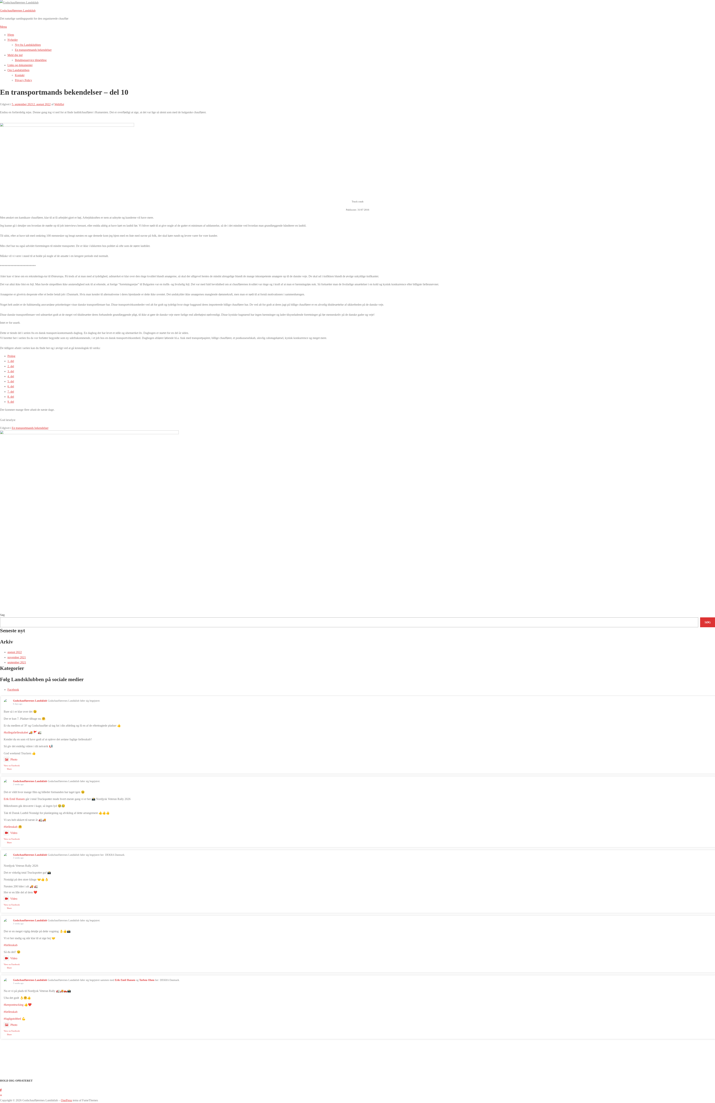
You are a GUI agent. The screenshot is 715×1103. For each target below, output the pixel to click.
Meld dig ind (15, 55)
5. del (10, 381)
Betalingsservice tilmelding (31, 60)
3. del (10, 371)
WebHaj (59, 104)
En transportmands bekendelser (33, 49)
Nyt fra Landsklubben (28, 44)
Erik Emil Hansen (14, 799)
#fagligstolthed (12, 1018)
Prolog (11, 356)
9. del (10, 401)
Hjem (10, 34)
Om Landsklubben (18, 70)
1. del (10, 361)
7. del (10, 391)
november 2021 (16, 657)
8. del (10, 396)
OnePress (66, 1100)
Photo (13, 759)
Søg (2, 614)
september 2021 (16, 662)
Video (13, 832)
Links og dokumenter (20, 65)
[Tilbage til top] (1, 1095)
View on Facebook (12, 765)
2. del (10, 366)
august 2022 (14, 652)
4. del (10, 376)
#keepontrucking (13, 1004)
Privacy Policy (23, 80)
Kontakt (19, 75)
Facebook (13, 689)
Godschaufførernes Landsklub (18, 10)
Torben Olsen (146, 980)
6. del (10, 386)
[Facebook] (1, 1090)
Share (9, 769)
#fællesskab (11, 826)
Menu (3, 26)
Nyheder (12, 39)
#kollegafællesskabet (16, 732)
